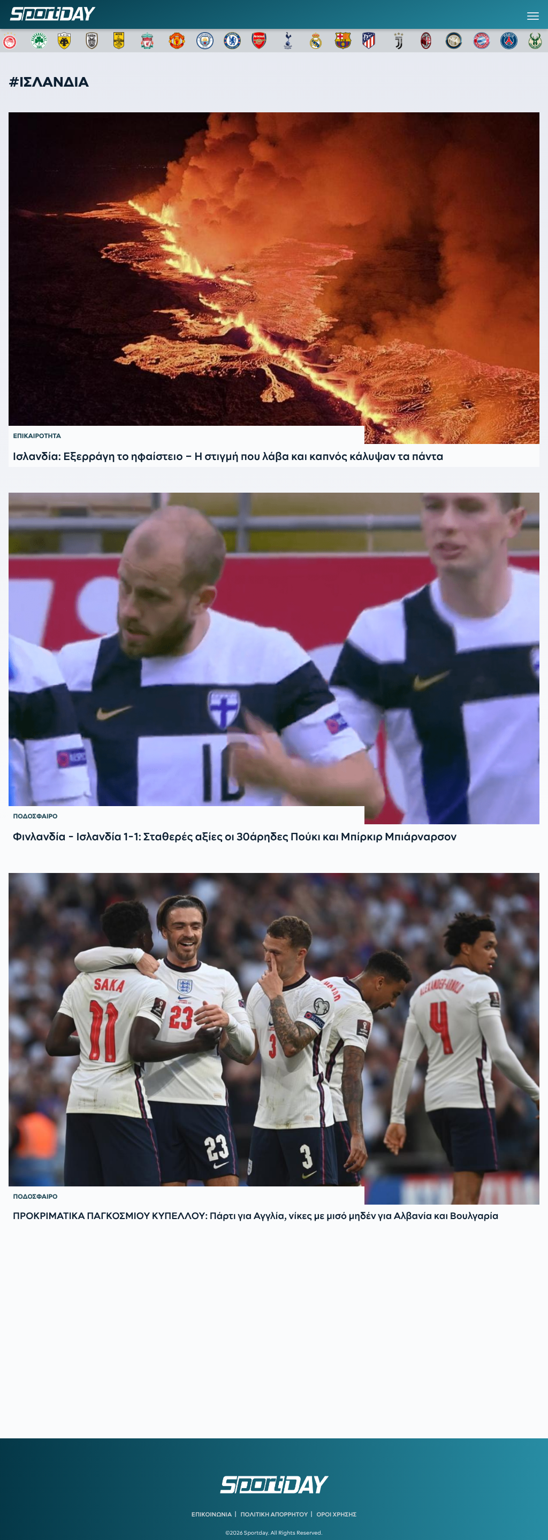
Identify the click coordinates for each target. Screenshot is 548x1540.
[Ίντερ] (453, 40)
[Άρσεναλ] (260, 40)
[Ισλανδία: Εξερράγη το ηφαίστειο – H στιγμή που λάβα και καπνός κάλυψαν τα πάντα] (274, 278)
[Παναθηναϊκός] (39, 40)
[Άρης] (122, 40)
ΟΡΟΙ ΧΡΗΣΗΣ (336, 1514)
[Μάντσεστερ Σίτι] (205, 40)
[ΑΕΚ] (66, 40)
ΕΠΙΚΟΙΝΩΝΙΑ (212, 1514)
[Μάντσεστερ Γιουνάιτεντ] (177, 40)
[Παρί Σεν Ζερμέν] (508, 40)
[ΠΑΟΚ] (94, 40)
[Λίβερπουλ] (149, 40)
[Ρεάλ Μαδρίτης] (315, 40)
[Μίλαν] (426, 40)
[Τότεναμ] (287, 40)
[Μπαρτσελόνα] (343, 40)
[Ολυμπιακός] (11, 40)
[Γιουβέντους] (398, 40)
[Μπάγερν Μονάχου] (481, 40)
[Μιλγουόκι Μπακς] (536, 40)
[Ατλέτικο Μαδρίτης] (370, 40)
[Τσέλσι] (232, 40)
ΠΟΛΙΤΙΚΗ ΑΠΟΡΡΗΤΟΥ (274, 1514)
